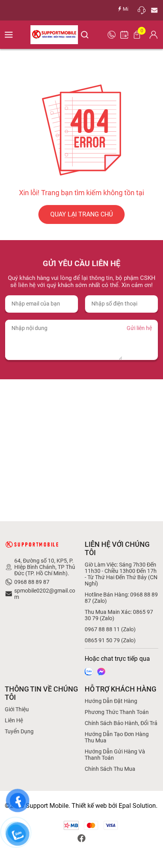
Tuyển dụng (19, 731)
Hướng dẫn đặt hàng (111, 701)
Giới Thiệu (17, 709)
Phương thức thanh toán (117, 712)
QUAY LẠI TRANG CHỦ (81, 214)
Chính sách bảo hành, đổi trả (121, 723)
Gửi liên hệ (139, 328)
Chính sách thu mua (110, 769)
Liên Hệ (14, 720)
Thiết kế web (89, 805)
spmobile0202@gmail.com (44, 593)
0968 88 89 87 (31, 582)
